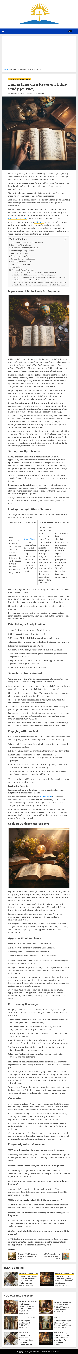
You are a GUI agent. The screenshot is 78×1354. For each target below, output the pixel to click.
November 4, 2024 (27, 1286)
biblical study (46, 796)
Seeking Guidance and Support (23, 259)
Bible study (39, 222)
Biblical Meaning (59, 1318)
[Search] (74, 31)
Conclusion (16, 267)
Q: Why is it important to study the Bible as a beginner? (35, 272)
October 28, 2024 (29, 93)
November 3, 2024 (63, 1286)
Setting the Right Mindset (21, 245)
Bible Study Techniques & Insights (19, 79)
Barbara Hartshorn (15, 93)
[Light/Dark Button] (70, 31)
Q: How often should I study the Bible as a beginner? (34, 280)
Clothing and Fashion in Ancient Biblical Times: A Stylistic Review (27, 1307)
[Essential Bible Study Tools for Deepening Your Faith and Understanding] (11, 1279)
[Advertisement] (39, 53)
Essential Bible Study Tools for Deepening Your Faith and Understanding (28, 1279)
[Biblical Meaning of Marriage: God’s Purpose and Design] (46, 1323)
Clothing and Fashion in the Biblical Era (25, 1322)
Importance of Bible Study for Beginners (27, 242)
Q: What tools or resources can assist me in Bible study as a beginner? (40, 277)
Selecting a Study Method (21, 253)
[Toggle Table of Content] (65, 239)
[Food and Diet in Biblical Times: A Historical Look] (46, 1307)
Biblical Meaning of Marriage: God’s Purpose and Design (62, 1322)
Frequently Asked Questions (23, 270)
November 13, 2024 (62, 1328)
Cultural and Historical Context (29, 1301)
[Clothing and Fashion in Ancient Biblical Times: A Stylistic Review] (11, 1307)
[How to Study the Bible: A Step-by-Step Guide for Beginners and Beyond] (47, 1279)
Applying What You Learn (21, 262)
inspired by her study (17, 218)
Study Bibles (29, 539)
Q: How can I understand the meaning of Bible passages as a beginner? (41, 282)
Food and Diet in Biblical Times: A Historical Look (61, 1307)
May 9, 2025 (25, 1313)
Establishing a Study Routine (22, 250)
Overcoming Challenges (20, 264)
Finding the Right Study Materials (24, 248)
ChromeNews (45, 1352)
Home (6, 69)
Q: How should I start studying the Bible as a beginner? (35, 275)
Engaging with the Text (20, 256)
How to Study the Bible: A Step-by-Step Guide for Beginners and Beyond (64, 1279)
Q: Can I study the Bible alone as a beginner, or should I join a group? (40, 285)
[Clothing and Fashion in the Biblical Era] (11, 1323)
